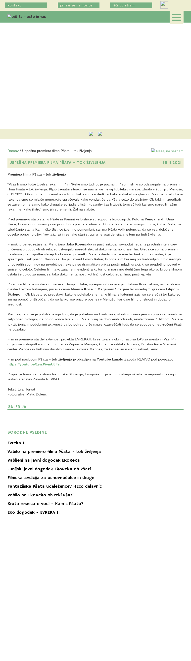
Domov (13, 151)
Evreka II (16, 443)
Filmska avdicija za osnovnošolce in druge (50, 478)
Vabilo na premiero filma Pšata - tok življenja (54, 451)
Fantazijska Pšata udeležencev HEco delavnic (54, 486)
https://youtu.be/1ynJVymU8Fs (33, 364)
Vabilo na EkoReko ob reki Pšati (40, 495)
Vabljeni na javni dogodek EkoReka (43, 460)
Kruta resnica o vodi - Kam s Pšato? (45, 504)
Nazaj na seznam (169, 151)
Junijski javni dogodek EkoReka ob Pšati (49, 469)
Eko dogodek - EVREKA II (33, 512)
